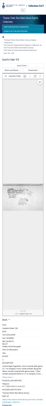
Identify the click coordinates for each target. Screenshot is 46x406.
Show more (7, 377)
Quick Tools (22, 65)
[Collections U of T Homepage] (3, 37)
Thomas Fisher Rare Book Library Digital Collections (20, 41)
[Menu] (23, 10)
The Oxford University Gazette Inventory (20, 50)
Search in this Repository (15, 31)
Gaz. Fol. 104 (9, 53)
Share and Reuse (11, 70)
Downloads (32, 70)
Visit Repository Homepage (16, 27)
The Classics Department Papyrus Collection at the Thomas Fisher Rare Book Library (23, 46)
